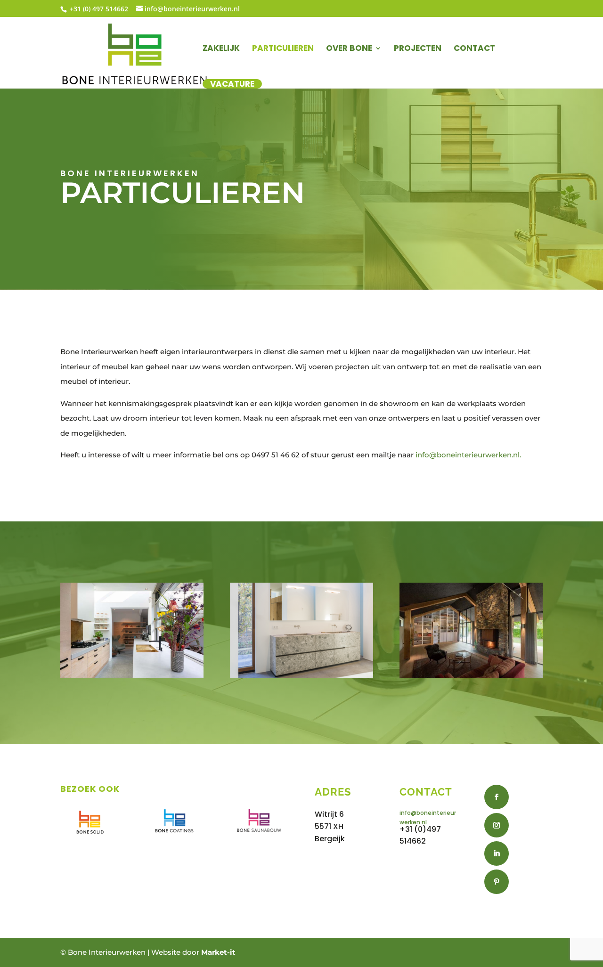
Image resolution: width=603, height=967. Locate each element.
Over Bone (349, 49)
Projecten (417, 49)
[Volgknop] (496, 797)
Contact (474, 49)
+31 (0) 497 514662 (98, 8)
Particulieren (283, 49)
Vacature (232, 84)
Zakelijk (221, 49)
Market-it (218, 952)
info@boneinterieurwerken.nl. (468, 454)
